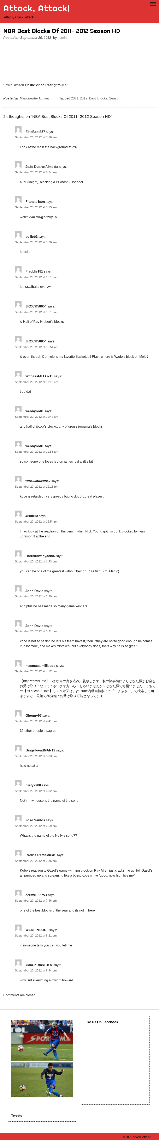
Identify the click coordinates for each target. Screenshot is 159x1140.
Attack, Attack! (36, 8)
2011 (74, 98)
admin (62, 37)
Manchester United (34, 98)
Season (114, 98)
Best (92, 98)
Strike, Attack (13, 85)
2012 (83, 98)
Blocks (102, 98)
